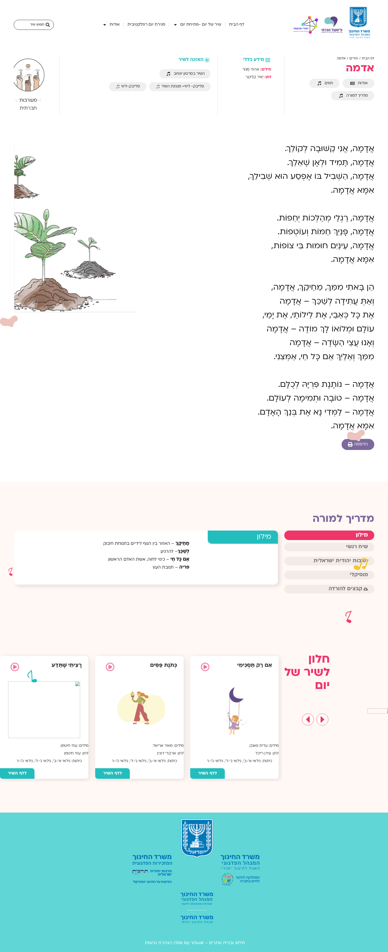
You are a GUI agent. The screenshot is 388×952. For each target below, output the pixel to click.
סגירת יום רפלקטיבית (146, 25)
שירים (353, 58)
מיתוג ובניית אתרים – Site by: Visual (210, 943)
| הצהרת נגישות (160, 943)
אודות (115, 25)
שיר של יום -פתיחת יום (200, 25)
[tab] (180, 86)
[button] (142, 72)
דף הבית (236, 25)
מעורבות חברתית (28, 104)
